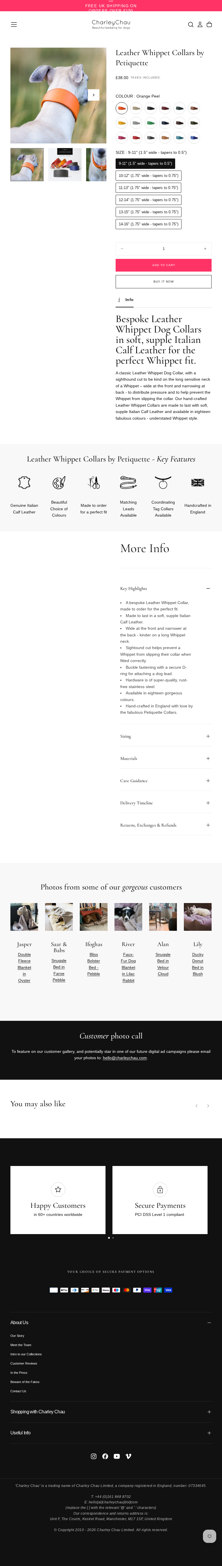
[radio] (122, 108)
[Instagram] (93, 1456)
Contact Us (18, 1391)
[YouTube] (116, 1456)
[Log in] (200, 24)
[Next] (198, 946)
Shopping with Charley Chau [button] (37, 1411)
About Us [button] (19, 1322)
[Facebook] (105, 1456)
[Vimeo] (128, 1456)
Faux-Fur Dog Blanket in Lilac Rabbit (128, 967)
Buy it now (163, 281)
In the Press (18, 1372)
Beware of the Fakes (25, 1382)
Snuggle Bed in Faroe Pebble (58, 970)
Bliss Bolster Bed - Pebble (93, 964)
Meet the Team (20, 1345)
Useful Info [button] (20, 1432)
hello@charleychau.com (125, 1057)
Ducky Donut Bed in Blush (198, 964)
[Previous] (196, 1105)
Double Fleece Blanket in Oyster (24, 967)
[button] (13, 24)
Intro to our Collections (26, 1354)
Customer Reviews (23, 1363)
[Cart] (209, 24)
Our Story (17, 1335)
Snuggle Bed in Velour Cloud (163, 964)
